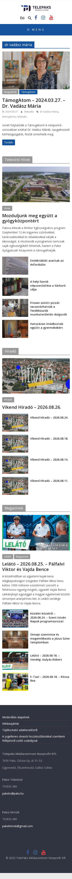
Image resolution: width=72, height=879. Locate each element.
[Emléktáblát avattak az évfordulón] (15, 259)
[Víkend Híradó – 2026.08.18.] (15, 437)
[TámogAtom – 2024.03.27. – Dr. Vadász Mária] (36, 54)
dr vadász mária (49, 111)
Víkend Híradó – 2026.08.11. (49, 481)
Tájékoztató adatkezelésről (19, 730)
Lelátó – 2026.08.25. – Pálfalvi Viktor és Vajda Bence (33, 566)
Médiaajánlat (10, 723)
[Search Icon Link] (30, 18)
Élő (22, 18)
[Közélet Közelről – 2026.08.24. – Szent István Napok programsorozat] (15, 612)
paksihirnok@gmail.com (17, 826)
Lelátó (7, 556)
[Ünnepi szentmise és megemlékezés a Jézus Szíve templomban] (15, 633)
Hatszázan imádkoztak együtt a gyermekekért (46, 326)
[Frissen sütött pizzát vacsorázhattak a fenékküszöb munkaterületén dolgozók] (15, 301)
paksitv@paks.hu (13, 793)
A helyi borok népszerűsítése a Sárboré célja (48, 285)
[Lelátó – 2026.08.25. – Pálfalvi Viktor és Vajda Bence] (36, 517)
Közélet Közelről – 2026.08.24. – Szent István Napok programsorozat (48, 617)
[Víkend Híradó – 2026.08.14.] (15, 458)
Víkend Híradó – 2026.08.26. (31, 407)
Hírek (7, 208)
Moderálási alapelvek (15, 717)
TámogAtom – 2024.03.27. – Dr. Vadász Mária (33, 103)
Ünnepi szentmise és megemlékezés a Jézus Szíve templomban (50, 638)
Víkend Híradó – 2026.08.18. (49, 438)
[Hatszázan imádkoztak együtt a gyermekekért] (15, 322)
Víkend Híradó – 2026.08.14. (49, 459)
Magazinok (10, 92)
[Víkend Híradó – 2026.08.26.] (36, 360)
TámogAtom (28, 92)
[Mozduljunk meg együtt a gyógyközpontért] (36, 169)
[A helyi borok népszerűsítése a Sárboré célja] (15, 280)
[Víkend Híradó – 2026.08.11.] (15, 479)
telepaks (29, 111)
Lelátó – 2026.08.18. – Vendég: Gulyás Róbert (46, 657)
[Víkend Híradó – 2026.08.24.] (15, 416)
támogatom (9, 116)
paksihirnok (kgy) (33, 225)
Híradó (8, 399)
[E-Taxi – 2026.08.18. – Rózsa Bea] (15, 675)
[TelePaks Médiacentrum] (36, 6)
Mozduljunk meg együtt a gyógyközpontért (29, 218)
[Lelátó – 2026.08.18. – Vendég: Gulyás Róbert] (15, 654)
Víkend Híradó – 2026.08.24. (49, 417)
